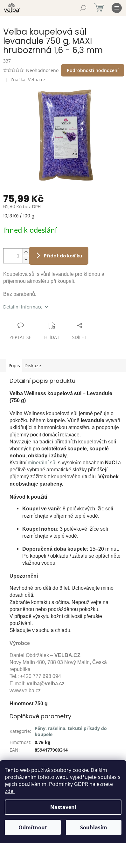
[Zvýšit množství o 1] (26, 252)
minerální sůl (42, 462)
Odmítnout (32, 827)
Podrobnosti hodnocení (93, 70)
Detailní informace (23, 307)
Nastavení (63, 807)
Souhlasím (93, 827)
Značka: (27, 79)
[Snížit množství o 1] (26, 259)
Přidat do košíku (63, 256)
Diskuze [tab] (32, 365)
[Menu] (116, 8)
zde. (10, 790)
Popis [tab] (14, 365)
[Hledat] (83, 8)
